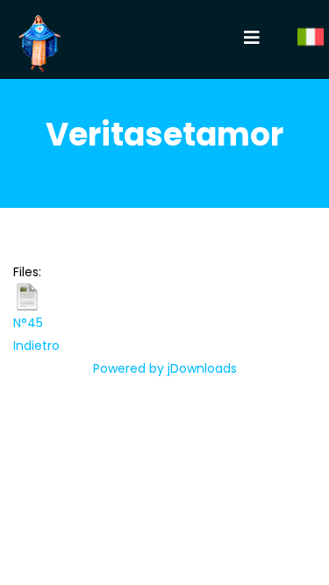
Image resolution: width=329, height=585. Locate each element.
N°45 (28, 323)
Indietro (36, 345)
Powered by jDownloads (165, 368)
